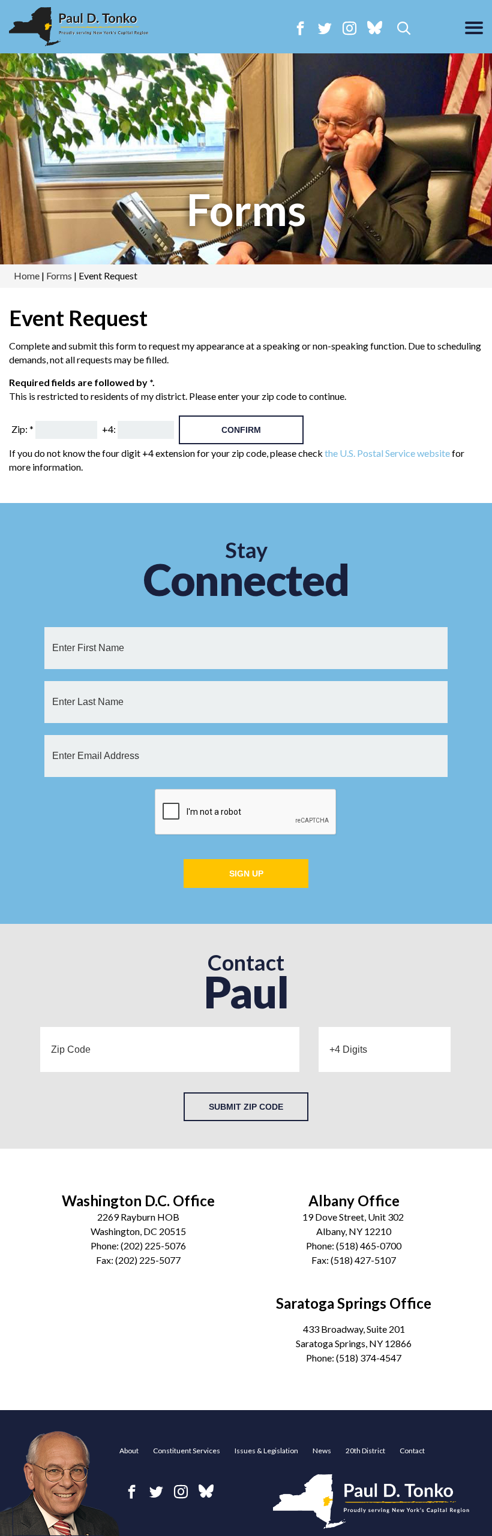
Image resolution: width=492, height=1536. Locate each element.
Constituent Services (186, 1450)
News (322, 1450)
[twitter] (325, 28)
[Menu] (474, 29)
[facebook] (300, 28)
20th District (365, 1450)
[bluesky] (374, 28)
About (129, 1450)
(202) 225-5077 (148, 1260)
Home (27, 275)
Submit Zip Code (246, 1107)
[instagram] (349, 28)
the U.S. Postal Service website (387, 453)
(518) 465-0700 (368, 1245)
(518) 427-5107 (363, 1260)
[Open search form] (404, 29)
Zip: (22, 429)
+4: (109, 429)
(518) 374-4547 (368, 1357)
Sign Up (246, 873)
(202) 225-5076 (153, 1245)
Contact (412, 1450)
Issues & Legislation (266, 1450)
